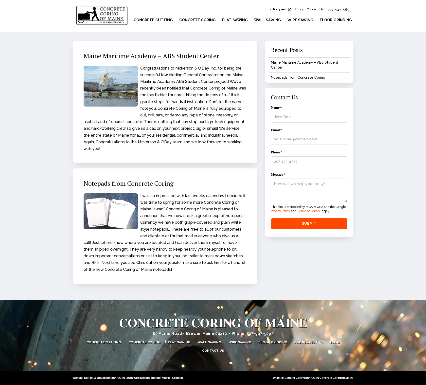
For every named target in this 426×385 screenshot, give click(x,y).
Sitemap (177, 378)
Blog (299, 9)
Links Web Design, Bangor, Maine (147, 378)
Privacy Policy (280, 211)
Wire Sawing (300, 20)
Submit (309, 223)
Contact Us (315, 9)
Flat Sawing (235, 20)
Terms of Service (309, 211)
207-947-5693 (339, 9)
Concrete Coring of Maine (213, 322)
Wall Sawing (267, 20)
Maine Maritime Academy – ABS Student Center (151, 56)
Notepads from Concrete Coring (129, 183)
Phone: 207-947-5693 (252, 333)
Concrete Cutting (153, 20)
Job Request (276, 9)
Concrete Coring (197, 20)
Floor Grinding (336, 20)
